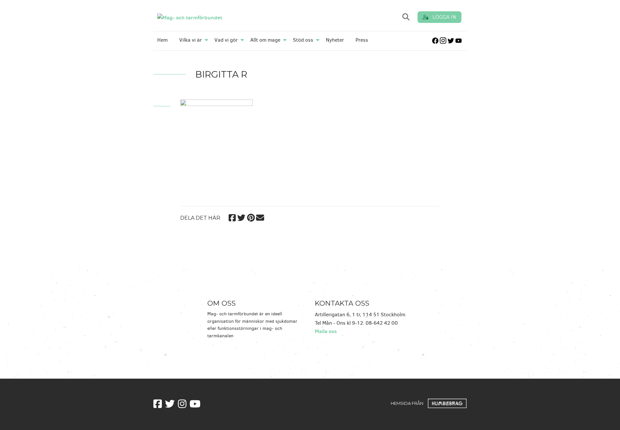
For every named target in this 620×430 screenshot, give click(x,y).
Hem (162, 40)
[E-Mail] (260, 216)
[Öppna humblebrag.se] (447, 403)
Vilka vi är (190, 40)
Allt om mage (265, 40)
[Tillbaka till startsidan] (233, 16)
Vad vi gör (226, 40)
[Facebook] (232, 216)
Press (362, 40)
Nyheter (335, 40)
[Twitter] (241, 216)
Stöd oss (303, 40)
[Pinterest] (251, 216)
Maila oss (326, 331)
